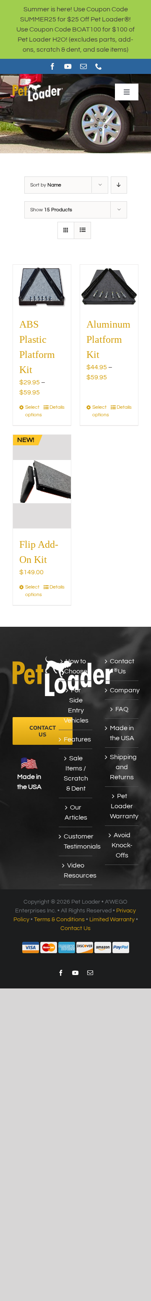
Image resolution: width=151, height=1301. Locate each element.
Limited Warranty (112, 920)
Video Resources (76, 870)
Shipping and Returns (122, 767)
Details (57, 407)
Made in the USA (122, 733)
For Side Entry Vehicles (76, 705)
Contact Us (122, 666)
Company (122, 690)
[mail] (83, 66)
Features (76, 739)
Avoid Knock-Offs (122, 845)
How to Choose (75, 666)
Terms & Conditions (59, 920)
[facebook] (52, 66)
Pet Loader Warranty (122, 806)
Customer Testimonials (76, 841)
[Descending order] (119, 185)
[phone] (98, 66)
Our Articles (76, 812)
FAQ (121, 709)
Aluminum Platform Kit (108, 339)
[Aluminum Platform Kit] (109, 286)
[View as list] (82, 230)
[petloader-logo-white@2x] (38, 85)
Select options (33, 411)
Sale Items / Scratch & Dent (76, 773)
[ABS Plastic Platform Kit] (42, 286)
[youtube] (68, 66)
